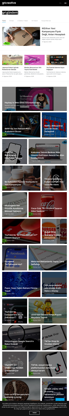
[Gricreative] (9, 3)
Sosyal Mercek (46, 21)
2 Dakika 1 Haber (22, 21)
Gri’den (11, 21)
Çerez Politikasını (53, 407)
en (60, 3)
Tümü (4, 21)
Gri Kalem (35, 21)
